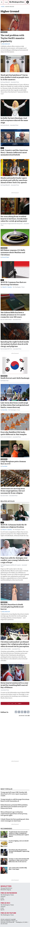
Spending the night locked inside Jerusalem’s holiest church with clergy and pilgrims (15, 343)
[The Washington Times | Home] (16, 2)
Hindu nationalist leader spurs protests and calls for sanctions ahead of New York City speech (14, 180)
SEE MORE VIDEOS (23, 715)
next (19, 703)
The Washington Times (7, 895)
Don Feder (4, 466)
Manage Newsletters (6, 888)
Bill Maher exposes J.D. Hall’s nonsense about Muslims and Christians (13, 252)
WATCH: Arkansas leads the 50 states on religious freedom (13, 525)
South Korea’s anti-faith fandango (15, 378)
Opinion (3, 896)
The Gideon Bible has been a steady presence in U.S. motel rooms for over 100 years (13, 314)
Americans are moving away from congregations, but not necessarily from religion (13, 490)
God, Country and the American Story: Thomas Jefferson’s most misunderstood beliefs (14, 152)
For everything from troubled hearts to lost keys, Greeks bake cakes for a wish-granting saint (14, 218)
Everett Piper (5, 257)
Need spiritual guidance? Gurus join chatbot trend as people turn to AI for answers (15, 77)
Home (2, 6)
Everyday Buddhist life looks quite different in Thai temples (14, 433)
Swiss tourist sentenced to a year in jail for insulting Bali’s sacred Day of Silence (14, 685)
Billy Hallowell (6, 44)
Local (2, 898)
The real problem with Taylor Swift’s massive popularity (12, 38)
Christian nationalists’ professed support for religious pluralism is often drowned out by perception (15, 644)
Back (6, 2)
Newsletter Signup (6, 889)
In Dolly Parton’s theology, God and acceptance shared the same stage (14, 120)
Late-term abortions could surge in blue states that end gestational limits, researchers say (15, 404)
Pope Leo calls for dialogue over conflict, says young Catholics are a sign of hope (15, 560)
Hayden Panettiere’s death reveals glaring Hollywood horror (12, 606)
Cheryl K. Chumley (7, 287)
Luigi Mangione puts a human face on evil (13, 462)
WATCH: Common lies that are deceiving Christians (13, 283)
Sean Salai (4, 410)
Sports (2, 899)
